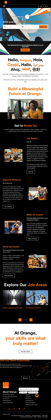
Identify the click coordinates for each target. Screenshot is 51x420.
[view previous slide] (20, 319)
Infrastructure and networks (33, 307)
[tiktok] (24, 408)
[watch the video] (25, 108)
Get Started (25, 50)
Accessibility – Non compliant (26, 416)
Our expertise (6, 398)
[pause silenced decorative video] (48, 10)
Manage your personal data (32, 404)
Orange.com (28, 398)
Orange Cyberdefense (30, 402)
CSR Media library (7, 400)
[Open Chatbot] (36, 395)
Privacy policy (45, 415)
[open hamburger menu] (4, 6)
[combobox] (12, 26)
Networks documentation (8, 394)
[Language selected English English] (42, 6)
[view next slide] (30, 319)
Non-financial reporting (8, 402)
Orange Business (29, 400)
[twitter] (14, 408)
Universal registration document (10, 396)
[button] (39, 6)
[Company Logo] (6, 2)
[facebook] (4, 408)
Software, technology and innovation (12, 307)
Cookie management (36, 415)
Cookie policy (28, 415)
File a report (45, 416)
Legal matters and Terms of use (17, 415)
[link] (25, 378)
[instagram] (19, 408)
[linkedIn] (9, 408)
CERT (35, 416)
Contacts (39, 416)
